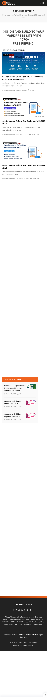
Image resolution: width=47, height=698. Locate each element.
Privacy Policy (21, 642)
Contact (31, 645)
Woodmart (27, 624)
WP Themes (8, 624)
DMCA (12, 642)
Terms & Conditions (19, 645)
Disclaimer (33, 642)
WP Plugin (18, 624)
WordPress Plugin (10, 99)
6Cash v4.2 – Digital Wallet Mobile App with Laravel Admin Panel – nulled (14, 388)
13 (20, 407)
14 (20, 420)
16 (20, 394)
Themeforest (38, 624)
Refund (6, 55)
